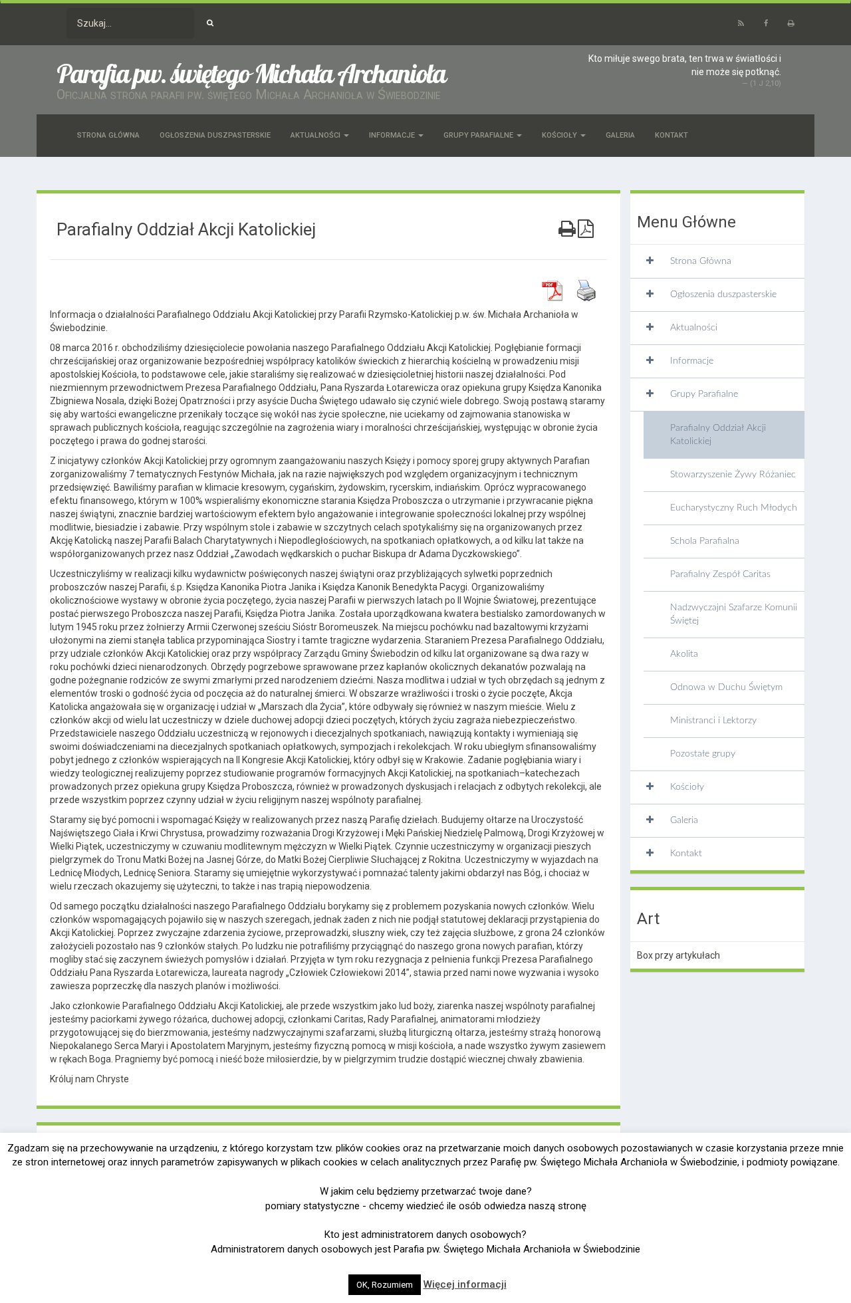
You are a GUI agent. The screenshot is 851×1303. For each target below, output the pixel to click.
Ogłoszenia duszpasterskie (215, 135)
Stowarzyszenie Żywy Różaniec (733, 474)
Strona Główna (108, 135)
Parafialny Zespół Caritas (720, 574)
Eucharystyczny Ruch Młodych (733, 508)
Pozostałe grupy (702, 754)
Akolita (684, 654)
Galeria (620, 135)
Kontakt (671, 135)
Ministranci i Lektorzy (713, 720)
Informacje (393, 135)
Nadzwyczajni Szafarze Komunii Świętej (733, 614)
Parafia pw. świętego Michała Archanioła (251, 73)
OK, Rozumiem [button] (384, 1285)
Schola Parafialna (704, 541)
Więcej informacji (465, 1284)
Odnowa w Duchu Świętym (726, 687)
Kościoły (560, 135)
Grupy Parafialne (479, 135)
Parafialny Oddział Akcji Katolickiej (718, 434)
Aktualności (316, 135)
